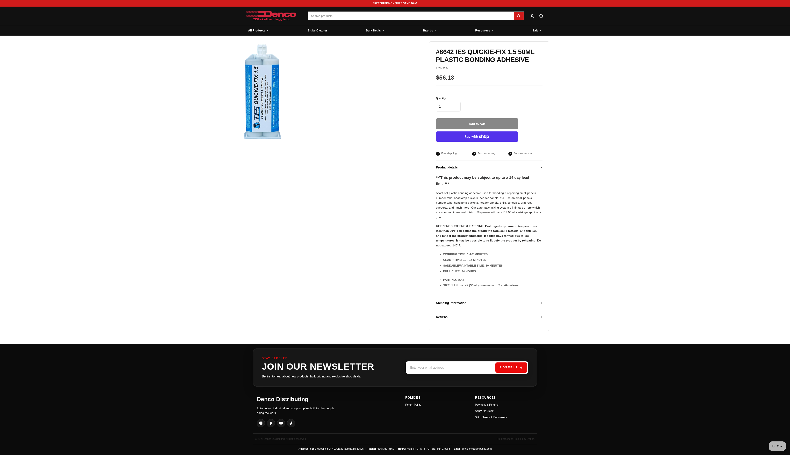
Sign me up (509, 367)
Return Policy (413, 404)
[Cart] (541, 16)
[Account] (532, 16)
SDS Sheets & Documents (491, 417)
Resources (482, 30)
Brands (428, 30)
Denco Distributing (282, 399)
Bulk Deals (373, 30)
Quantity (441, 98)
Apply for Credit (484, 410)
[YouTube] (281, 423)
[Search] (519, 16)
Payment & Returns (486, 404)
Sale (535, 30)
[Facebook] (271, 423)
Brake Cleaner (317, 30)
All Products (256, 30)
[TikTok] (291, 423)
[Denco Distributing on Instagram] (261, 423)
